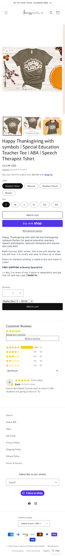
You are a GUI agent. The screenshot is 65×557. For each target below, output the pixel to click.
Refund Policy (13, 456)
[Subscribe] (55, 482)
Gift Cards (11, 435)
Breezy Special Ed (21, 546)
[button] (6, 12)
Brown (8, 192)
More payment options (32, 230)
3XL (56, 204)
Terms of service (33, 550)
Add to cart (32, 306)
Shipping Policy (13, 449)
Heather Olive (12, 185)
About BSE (11, 421)
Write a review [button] (32, 338)
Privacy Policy (13, 442)
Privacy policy (18, 550)
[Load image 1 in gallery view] (12, 126)
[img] (22, 380)
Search (9, 415)
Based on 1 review (15, 334)
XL (34, 204)
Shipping (5, 169)
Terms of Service (14, 463)
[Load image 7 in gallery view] (52, 126)
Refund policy (53, 546)
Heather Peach (50, 185)
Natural (31, 185)
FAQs (8, 428)
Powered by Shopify (37, 546)
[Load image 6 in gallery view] (32, 126)
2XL (45, 204)
